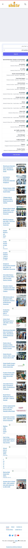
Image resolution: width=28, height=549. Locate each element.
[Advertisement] (14, 24)
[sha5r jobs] (14, 4)
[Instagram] (15, 535)
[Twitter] (12, 535)
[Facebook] (10, 535)
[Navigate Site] (3, 4)
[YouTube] (18, 535)
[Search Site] (25, 4)
